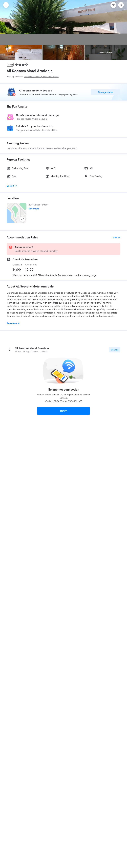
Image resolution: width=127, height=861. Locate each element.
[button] (16, 213)
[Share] (121, 5)
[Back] (6, 5)
